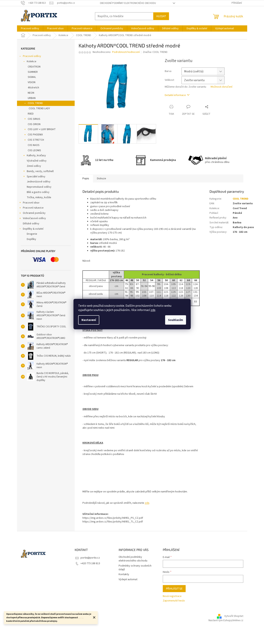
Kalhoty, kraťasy (36, 155)
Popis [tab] (85, 178)
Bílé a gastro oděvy (38, 192)
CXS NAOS (33, 145)
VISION (31, 82)
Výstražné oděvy (37, 161)
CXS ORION (34, 124)
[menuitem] (30, 28)
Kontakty (124, 574)
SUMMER (33, 72)
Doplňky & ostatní (33, 229)
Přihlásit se (174, 588)
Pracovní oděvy (32, 56)
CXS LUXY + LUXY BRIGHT (42, 129)
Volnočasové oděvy (34, 218)
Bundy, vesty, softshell (40, 171)
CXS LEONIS (34, 150)
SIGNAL (32, 77)
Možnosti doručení (221, 87)
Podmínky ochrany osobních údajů (135, 567)
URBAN (32, 98)
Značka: (155, 52)
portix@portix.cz (90, 558)
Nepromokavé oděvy (39, 187)
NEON (31, 93)
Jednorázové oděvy (38, 182)
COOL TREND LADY (39, 108)
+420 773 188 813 (90, 563)
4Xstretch (33, 88)
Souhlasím (175, 320)
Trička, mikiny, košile (39, 197)
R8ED (31, 114)
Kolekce (31, 61)
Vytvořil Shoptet (233, 616)
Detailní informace (175, 95)
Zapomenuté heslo (174, 601)
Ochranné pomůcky (34, 213)
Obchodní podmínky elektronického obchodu (128, 3)
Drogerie (32, 234)
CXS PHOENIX (35, 135)
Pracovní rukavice (33, 208)
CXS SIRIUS (34, 119)
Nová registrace (172, 596)
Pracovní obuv (31, 203)
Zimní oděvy (34, 166)
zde (153, 310)
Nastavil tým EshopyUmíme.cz (226, 620)
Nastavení (88, 320)
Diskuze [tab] (101, 178)
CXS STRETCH (36, 140)
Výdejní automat (128, 579)
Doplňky (31, 239)
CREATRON (34, 67)
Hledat (161, 16)
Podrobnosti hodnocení (126, 52)
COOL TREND (35, 103)
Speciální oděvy (36, 177)
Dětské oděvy (31, 224)
